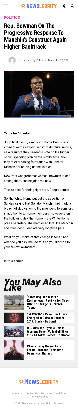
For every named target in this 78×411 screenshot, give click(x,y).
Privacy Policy (40, 396)
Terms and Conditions (53, 393)
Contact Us (31, 393)
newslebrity (29, 60)
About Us (17, 393)
